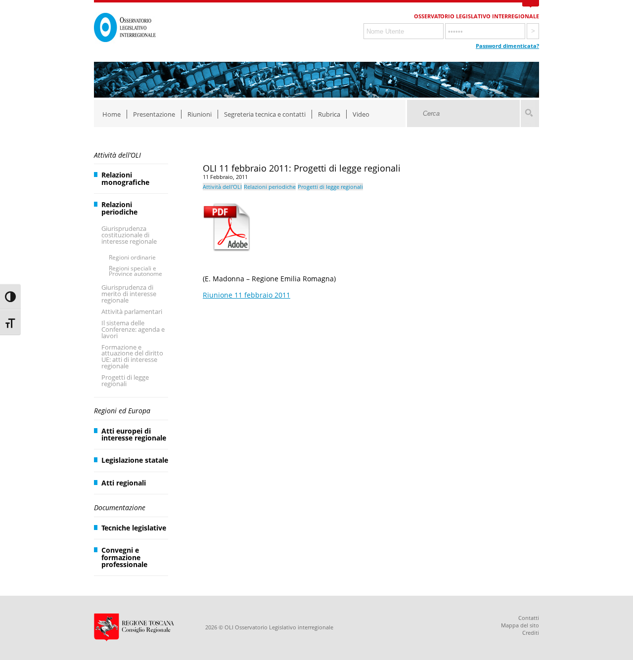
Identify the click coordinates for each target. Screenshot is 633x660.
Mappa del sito (520, 625)
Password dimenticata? (507, 45)
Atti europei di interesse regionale (133, 434)
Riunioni (199, 114)
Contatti (528, 617)
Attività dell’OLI (117, 155)
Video (361, 114)
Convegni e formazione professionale (124, 557)
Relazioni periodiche (119, 208)
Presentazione (154, 114)
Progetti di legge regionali (125, 380)
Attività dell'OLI (222, 186)
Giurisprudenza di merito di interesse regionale (128, 294)
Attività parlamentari (131, 311)
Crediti (530, 632)
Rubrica (329, 114)
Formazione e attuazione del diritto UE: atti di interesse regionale (132, 357)
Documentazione (119, 507)
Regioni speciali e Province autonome (135, 271)
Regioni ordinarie (132, 257)
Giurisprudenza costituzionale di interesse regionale (129, 235)
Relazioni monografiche (125, 178)
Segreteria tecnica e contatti (265, 114)
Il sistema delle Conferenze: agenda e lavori (133, 329)
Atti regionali (123, 482)
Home (111, 114)
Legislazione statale (134, 460)
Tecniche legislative (133, 527)
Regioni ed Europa (122, 410)
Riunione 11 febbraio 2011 (246, 295)
